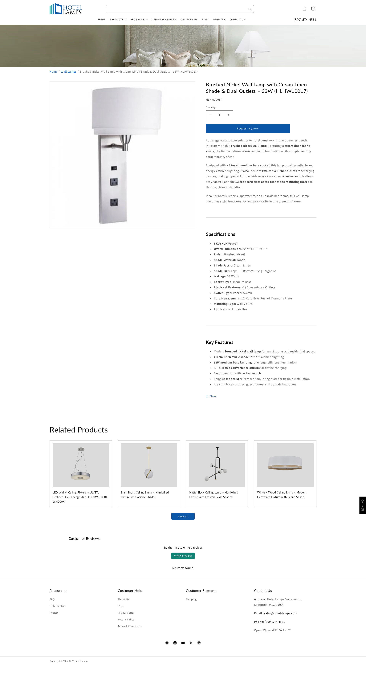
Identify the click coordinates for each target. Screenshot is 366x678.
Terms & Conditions (130, 626)
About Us (123, 599)
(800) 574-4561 (305, 19)
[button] (118, 19)
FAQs (52, 599)
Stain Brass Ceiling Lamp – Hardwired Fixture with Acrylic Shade (145, 495)
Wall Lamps (69, 72)
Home (54, 72)
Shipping (191, 599)
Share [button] (213, 396)
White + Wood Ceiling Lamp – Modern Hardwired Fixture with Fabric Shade (282, 495)
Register (55, 612)
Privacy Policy (126, 612)
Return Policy (126, 619)
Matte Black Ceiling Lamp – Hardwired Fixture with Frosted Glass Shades (213, 495)
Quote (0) (362, 505)
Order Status (57, 606)
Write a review (183, 556)
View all (183, 516)
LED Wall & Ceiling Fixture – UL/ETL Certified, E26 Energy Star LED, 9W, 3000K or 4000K (80, 497)
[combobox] (180, 9)
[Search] (250, 9)
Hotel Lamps (81, 661)
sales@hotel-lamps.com (280, 613)
